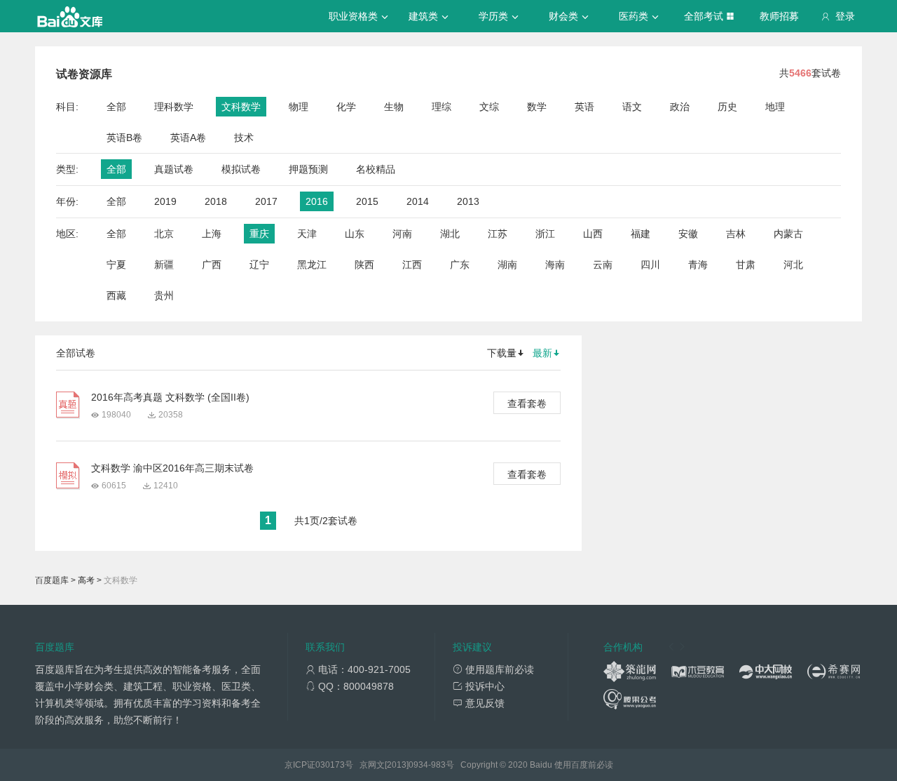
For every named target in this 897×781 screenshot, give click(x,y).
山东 (354, 233)
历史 (727, 106)
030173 (330, 765)
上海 (211, 233)
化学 (346, 106)
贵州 (164, 295)
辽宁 (259, 264)
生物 (394, 106)
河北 (793, 264)
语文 (632, 106)
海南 (555, 264)
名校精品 (375, 169)
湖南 (507, 264)
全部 (116, 106)
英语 (584, 106)
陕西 (364, 264)
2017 (266, 201)
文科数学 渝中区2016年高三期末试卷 (172, 468)
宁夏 (116, 264)
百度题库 (52, 580)
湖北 (450, 233)
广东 (460, 264)
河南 (402, 233)
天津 (307, 233)
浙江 (545, 233)
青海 (698, 264)
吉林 (736, 233)
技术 (244, 137)
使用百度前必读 (583, 765)
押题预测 (308, 169)
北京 (164, 233)
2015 (367, 201)
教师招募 (779, 16)
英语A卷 (188, 137)
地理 (775, 106)
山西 (593, 233)
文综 (489, 106)
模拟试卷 (241, 169)
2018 (216, 201)
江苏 (497, 233)
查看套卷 (527, 403)
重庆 (259, 233)
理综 (441, 106)
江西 (412, 264)
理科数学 (173, 106)
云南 (602, 264)
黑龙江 (312, 264)
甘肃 (745, 264)
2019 (165, 201)
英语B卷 (124, 137)
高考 (86, 580)
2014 (417, 201)
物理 (298, 106)
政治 (680, 106)
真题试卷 (173, 169)
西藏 (116, 295)
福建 (640, 233)
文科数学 (241, 106)
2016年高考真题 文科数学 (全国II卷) (170, 397)
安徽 (688, 233)
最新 (542, 353)
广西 (211, 264)
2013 (468, 201)
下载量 (501, 353)
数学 (537, 106)
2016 (317, 201)
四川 (650, 264)
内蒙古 (788, 233)
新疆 (164, 264)
